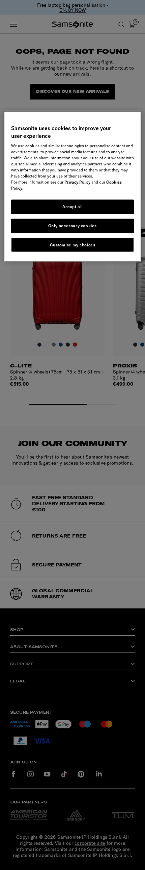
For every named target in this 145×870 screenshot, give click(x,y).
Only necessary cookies (72, 225)
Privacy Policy (77, 182)
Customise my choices (72, 244)
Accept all (72, 206)
